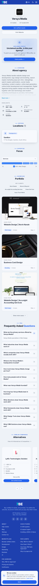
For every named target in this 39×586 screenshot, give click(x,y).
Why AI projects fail (26, 551)
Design (4, 547)
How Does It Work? (26, 544)
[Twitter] (21, 519)
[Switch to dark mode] (32, 2)
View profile (16, 477)
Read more (5, 98)
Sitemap (4, 532)
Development (6, 544)
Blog (3, 529)
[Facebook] (13, 519)
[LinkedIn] (25, 519)
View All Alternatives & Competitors (18, 441)
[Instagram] (17, 519)
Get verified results (19, 28)
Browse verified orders (8, 541)
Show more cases (18, 315)
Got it (19, 582)
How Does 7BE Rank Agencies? (26, 547)
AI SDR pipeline (25, 526)
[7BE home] (19, 504)
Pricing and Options (8, 564)
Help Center (5, 526)
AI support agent (25, 529)
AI (2, 555)
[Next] (36, 166)
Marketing (5, 549)
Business (4, 552)
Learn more (29, 578)
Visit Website (19, 32)
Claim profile (18, 59)
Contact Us (5, 534)
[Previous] (3, 166)
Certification (5, 567)
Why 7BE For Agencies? (9, 562)
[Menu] (36, 2)
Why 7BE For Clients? (26, 541)
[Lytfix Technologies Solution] (16, 452)
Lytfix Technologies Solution (16, 459)
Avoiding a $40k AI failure (28, 532)
